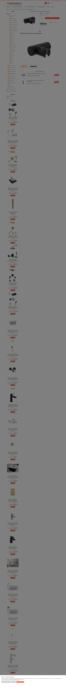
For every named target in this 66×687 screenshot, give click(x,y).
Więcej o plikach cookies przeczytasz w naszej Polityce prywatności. (10, 680)
